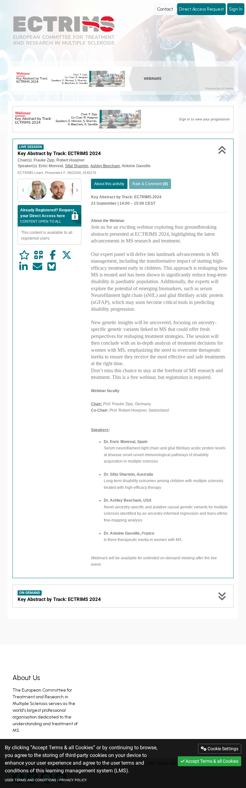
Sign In (235, 9)
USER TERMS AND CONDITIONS (30, 780)
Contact (165, 9)
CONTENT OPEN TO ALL (47, 215)
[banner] (72, 79)
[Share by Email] (37, 267)
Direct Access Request (201, 9)
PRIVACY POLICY (73, 780)
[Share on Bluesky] (51, 267)
